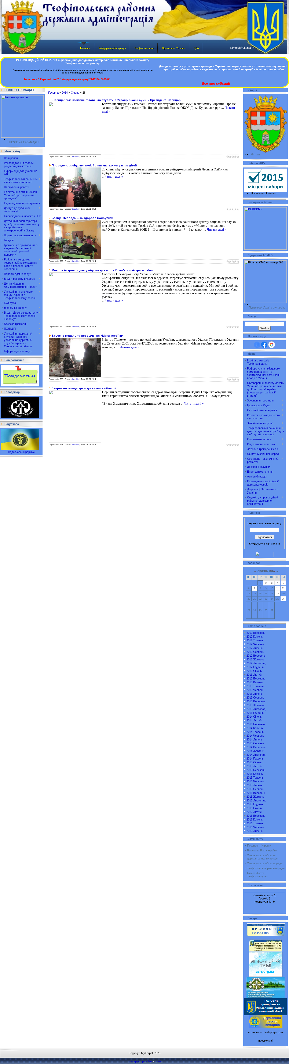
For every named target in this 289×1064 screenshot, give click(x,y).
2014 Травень (255, 731)
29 (260, 610)
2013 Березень (255, 678)
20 (249, 599)
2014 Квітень (254, 728)
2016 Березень (255, 815)
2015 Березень (255, 770)
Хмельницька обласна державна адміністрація (262, 857)
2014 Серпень (255, 743)
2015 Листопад (256, 800)
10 (272, 588)
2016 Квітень (254, 819)
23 (266, 599)
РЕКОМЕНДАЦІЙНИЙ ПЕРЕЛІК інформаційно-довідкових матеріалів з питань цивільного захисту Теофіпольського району (82, 61)
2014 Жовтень (255, 751)
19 (283, 593)
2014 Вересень (256, 747)
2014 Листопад (256, 754)
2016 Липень (254, 831)
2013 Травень (255, 686)
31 (272, 610)
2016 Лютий (253, 812)
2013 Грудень (255, 712)
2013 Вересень (256, 701)
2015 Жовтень (255, 796)
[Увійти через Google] (271, 344)
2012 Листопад (256, 663)
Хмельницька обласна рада (264, 863)
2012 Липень (254, 648)
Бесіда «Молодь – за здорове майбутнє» (82, 218)
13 (249, 593)
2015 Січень (254, 762)
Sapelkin (75, 156)
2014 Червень (255, 735)
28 (254, 610)
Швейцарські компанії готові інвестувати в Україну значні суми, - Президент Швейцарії (117, 100)
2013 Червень (255, 690)
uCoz (158, 1061)
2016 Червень (255, 827)
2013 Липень (254, 693)
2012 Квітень (254, 636)
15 (260, 593)
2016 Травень (255, 823)
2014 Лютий (253, 720)
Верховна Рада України (262, 850)
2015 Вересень (256, 792)
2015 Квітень (254, 773)
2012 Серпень (255, 651)
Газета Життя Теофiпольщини (257, 875)
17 (272, 593)
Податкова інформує (21, 452)
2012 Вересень (256, 655)
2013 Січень (254, 670)
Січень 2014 (266, 571)
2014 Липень (254, 739)
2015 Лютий (253, 766)
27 (249, 610)
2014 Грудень (255, 758)
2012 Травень (255, 640)
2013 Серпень (255, 697)
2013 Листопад (256, 709)
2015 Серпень (255, 789)
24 (272, 599)
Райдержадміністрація (112, 48)
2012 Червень (255, 644)
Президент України (173, 48)
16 (266, 593)
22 (260, 599)
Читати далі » (114, 176)
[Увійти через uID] (257, 345)
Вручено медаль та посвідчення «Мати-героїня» (88, 335)
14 (254, 593)
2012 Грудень (255, 667)
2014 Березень (255, 724)
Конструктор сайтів (140, 1061)
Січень (75, 92)
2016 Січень (254, 808)
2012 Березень (255, 632)
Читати (255, 154)
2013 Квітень (254, 682)
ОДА (196, 48)
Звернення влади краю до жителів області (84, 388)
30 (266, 610)
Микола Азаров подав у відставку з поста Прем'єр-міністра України (102, 270)
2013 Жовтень (255, 705)
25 (277, 599)
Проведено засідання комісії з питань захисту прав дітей (94, 165)
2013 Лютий (253, 674)
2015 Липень (254, 785)
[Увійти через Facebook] (264, 345)
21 (254, 599)
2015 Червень (255, 781)
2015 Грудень (255, 804)
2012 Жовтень (255, 659)
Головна (85, 48)
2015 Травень (255, 777)
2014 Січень (254, 716)
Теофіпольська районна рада (266, 868)
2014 (65, 92)
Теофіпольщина (144, 48)
